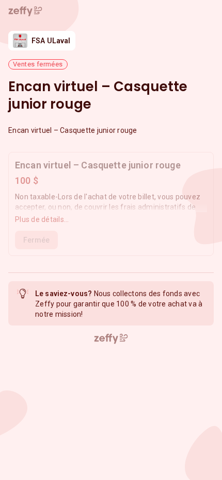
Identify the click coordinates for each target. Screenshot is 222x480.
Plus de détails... (42, 219)
